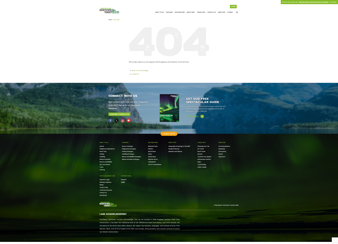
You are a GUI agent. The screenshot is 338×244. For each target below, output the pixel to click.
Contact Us (211, 12)
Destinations (180, 12)
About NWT (191, 12)
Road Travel (201, 151)
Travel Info (201, 12)
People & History (173, 149)
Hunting (102, 170)
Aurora (102, 146)
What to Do (159, 12)
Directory (221, 12)
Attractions (222, 151)
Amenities (222, 149)
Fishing (102, 154)
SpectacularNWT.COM (107, 176)
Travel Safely (202, 164)
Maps (199, 162)
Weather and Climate (175, 151)
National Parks (153, 146)
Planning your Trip (203, 146)
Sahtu (150, 154)
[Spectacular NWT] (110, 10)
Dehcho (150, 149)
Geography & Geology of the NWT (179, 146)
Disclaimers (103, 195)
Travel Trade (104, 187)
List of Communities (154, 164)
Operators (222, 156)
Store (233, 6)
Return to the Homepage (140, 70)
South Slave (152, 156)
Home (110, 19)
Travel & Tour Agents (204, 156)
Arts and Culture (105, 164)
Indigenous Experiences (107, 149)
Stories (230, 12)
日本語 (123, 182)
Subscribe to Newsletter (119, 114)
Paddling (102, 156)
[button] (236, 12)
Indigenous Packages (129, 149)
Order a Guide (202, 167)
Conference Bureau (106, 190)
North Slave (152, 151)
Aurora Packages (127, 146)
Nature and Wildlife (106, 162)
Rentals (200, 154)
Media (102, 185)
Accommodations (224, 146)
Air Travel (201, 149)
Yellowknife (152, 162)
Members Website (105, 182)
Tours (101, 167)
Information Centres (204, 159)
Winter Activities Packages (130, 159)
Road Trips (103, 151)
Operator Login (105, 179)
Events (221, 154)
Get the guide (192, 116)
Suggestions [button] (169, 134)
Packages (169, 12)
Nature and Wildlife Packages (131, 156)
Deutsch (123, 179)
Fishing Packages (127, 151)
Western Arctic (153, 159)
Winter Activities (105, 159)
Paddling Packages (128, 154)
